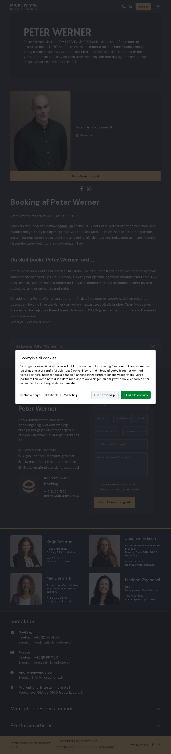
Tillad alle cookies (136, 395)
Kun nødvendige (105, 395)
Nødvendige (32, 395)
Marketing (70, 395)
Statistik (52, 395)
